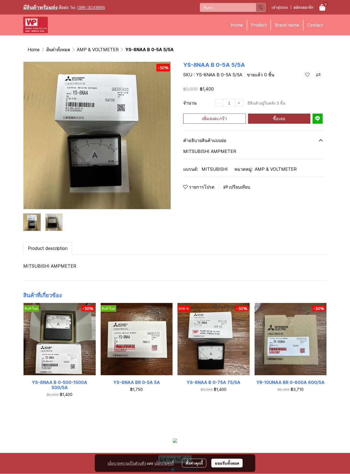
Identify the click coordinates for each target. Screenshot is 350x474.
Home (237, 25)
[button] (233, 7)
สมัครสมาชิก (303, 7)
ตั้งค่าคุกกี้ (194, 463)
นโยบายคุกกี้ (164, 463)
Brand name (287, 25)
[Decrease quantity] (219, 103)
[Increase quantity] (239, 103)
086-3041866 (91, 7)
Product (259, 25)
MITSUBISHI (215, 169)
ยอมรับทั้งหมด (227, 463)
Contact (315, 25)
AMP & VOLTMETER (98, 49)
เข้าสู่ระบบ (280, 7)
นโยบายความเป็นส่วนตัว (126, 463)
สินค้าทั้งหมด (58, 49)
